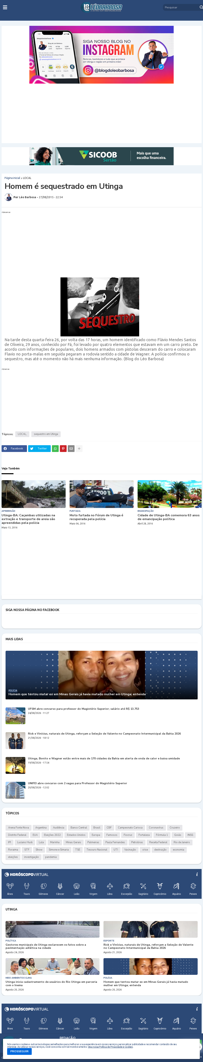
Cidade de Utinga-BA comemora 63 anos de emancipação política (169, 517)
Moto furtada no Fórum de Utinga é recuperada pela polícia (96, 517)
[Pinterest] (63, 448)
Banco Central (79, 827)
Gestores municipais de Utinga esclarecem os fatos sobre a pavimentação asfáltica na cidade (46, 946)
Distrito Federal (17, 835)
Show (39, 850)
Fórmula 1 (162, 835)
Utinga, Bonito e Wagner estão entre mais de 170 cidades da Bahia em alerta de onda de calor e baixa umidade (104, 758)
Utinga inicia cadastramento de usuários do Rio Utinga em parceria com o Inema (51, 983)
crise (145, 850)
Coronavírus (156, 827)
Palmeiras (93, 842)
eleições (13, 857)
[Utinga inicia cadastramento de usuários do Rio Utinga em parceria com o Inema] (53, 966)
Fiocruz (128, 835)
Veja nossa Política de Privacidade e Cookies (110, 1047)
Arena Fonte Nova (18, 827)
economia (178, 850)
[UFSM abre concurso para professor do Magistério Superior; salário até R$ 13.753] (15, 715)
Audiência (58, 827)
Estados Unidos (76, 835)
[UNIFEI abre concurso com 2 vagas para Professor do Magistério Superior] (15, 790)
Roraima (13, 850)
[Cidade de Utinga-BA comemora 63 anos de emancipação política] (170, 494)
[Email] (71, 448)
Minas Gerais (73, 842)
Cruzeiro (175, 827)
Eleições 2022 (52, 835)
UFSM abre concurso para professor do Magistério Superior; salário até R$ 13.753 (83, 709)
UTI (116, 850)
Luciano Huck (25, 842)
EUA (35, 835)
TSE (77, 850)
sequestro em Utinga (46, 434)
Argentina (41, 827)
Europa (96, 835)
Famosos (111, 835)
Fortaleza (144, 835)
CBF (109, 827)
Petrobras (137, 842)
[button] (5, 7)
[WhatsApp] (55, 448)
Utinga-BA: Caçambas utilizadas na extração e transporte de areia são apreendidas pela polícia (28, 519)
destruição (160, 850)
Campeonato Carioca (130, 827)
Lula (41, 842)
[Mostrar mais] (79, 448)
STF (26, 850)
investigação (31, 857)
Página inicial (12, 178)
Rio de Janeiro (182, 842)
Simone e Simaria (59, 850)
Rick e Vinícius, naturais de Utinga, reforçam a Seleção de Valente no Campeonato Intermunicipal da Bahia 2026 (104, 734)
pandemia (51, 857)
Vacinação (130, 850)
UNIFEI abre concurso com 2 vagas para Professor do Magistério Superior (77, 783)
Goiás (177, 835)
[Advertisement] (102, 113)
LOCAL (27, 178)
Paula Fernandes (115, 842)
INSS (190, 835)
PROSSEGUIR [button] (19, 1051)
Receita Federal (158, 842)
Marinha (54, 842)
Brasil (96, 827)
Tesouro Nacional (96, 850)
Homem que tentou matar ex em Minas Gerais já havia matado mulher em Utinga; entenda (77, 694)
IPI (9, 842)
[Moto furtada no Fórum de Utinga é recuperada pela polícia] (102, 494)
